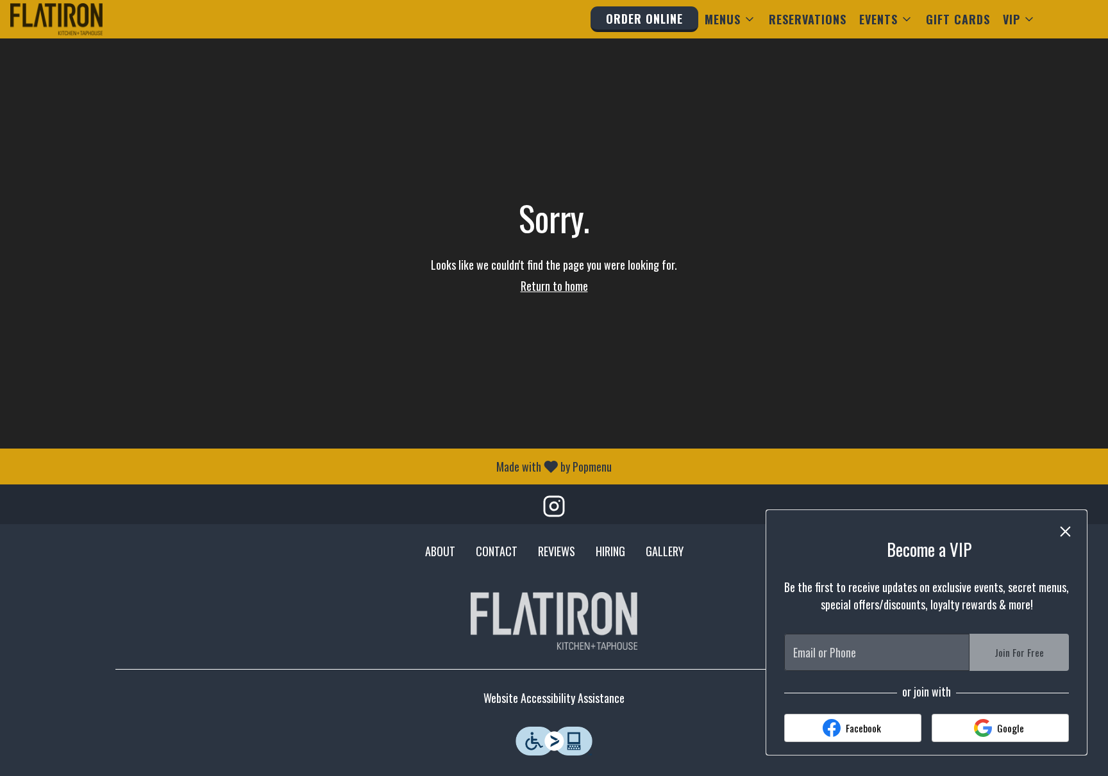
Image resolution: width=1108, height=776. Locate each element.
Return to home (554, 285)
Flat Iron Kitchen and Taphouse (554, 621)
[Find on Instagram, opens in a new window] (554, 507)
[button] (730, 19)
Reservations (807, 19)
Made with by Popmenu (311, 466)
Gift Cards (958, 19)
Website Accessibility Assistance (554, 698)
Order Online (644, 18)
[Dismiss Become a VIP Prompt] (1065, 531)
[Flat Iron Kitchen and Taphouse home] (68, 19)
